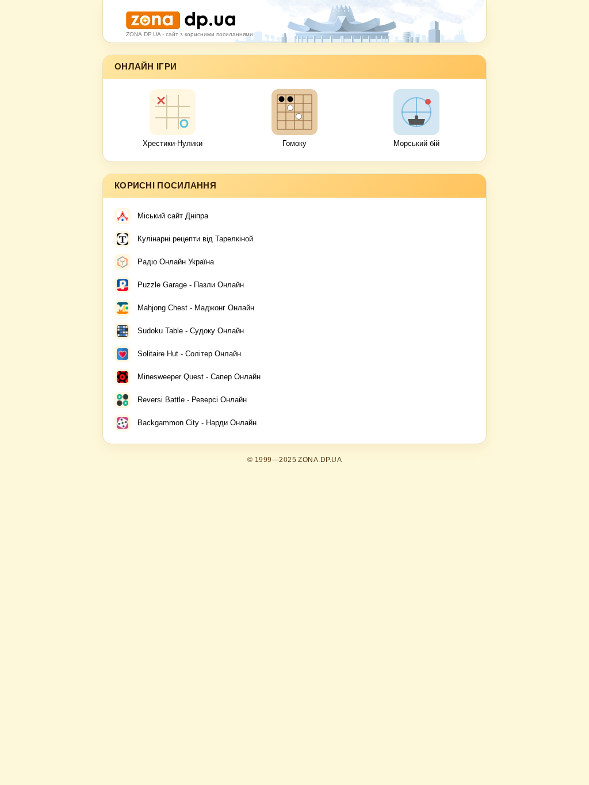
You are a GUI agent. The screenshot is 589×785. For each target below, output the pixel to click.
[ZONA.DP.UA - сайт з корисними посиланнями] (180, 16)
